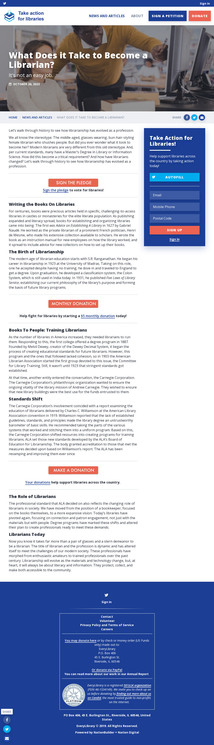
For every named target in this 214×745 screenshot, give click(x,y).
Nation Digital (128, 732)
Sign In (205, 3)
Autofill (174, 177)
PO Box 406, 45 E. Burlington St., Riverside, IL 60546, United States (107, 717)
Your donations (37, 482)
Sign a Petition (167, 16)
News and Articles (107, 16)
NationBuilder (104, 732)
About (137, 16)
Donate (200, 16)
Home (13, 117)
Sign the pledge (56, 190)
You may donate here (80, 640)
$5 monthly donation (98, 316)
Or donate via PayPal (107, 670)
